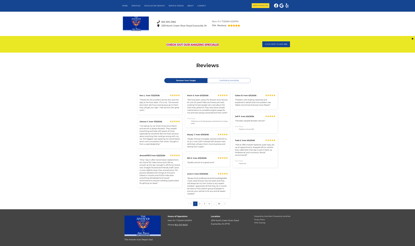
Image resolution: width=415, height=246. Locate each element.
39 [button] (219, 204)
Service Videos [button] (176, 6)
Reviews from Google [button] (186, 80)
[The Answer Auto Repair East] (136, 24)
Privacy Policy (259, 220)
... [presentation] (213, 204)
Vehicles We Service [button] (154, 6)
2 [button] (199, 204)
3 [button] (204, 204)
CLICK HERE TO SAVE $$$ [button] (276, 44)
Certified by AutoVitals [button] (229, 80)
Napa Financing (260, 6)
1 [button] (195, 204)
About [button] (190, 6)
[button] (276, 5)
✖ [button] (412, 38)
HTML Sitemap (259, 223)
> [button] (224, 204)
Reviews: (219, 25)
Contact (201, 6)
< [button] (190, 204)
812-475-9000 (181, 225)
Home (125, 6)
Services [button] (136, 6)
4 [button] (209, 204)
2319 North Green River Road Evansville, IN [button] (184, 25)
